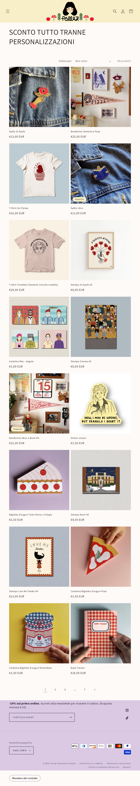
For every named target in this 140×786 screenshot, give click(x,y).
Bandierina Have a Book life (24, 438)
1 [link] (45, 689)
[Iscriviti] (70, 717)
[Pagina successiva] (95, 690)
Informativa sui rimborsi (91, 763)
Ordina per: (65, 61)
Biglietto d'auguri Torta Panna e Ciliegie (30, 514)
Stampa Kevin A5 (80, 514)
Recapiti (127, 767)
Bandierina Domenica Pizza (85, 131)
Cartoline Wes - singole (21, 361)
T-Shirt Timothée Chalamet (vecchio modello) (33, 284)
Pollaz (53, 763)
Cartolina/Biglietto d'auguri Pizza (89, 591)
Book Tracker (78, 667)
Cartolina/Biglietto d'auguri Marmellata (30, 667)
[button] (8, 11)
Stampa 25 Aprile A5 (81, 284)
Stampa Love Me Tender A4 (23, 591)
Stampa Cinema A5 (81, 361)
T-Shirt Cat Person (18, 208)
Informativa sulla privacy (119, 763)
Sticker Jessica (78, 438)
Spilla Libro (77, 208)
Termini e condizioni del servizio (103, 767)
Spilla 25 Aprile (17, 131)
